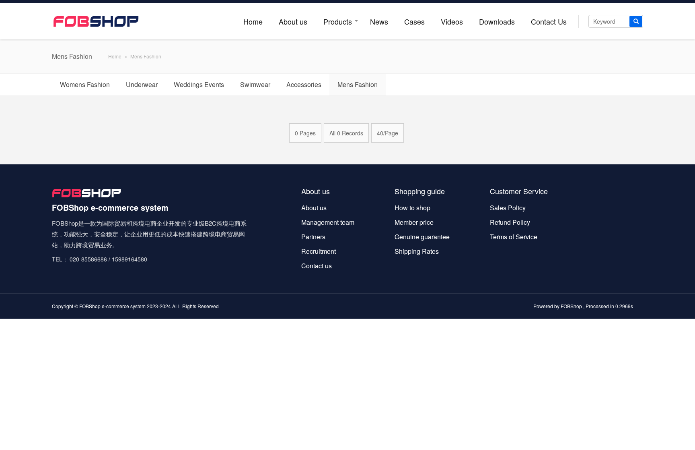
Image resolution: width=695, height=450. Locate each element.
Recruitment (318, 251)
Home (253, 21)
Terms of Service (513, 236)
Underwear (142, 84)
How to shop (412, 207)
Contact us (316, 265)
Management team (327, 222)
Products (337, 21)
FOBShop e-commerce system (112, 306)
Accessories (303, 84)
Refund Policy (510, 222)
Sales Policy (508, 207)
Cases (414, 21)
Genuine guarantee (422, 236)
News (379, 21)
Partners (313, 236)
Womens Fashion (85, 84)
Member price (414, 222)
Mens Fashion (145, 56)
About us (293, 21)
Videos (452, 21)
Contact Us (549, 21)
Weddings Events (199, 84)
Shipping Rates (417, 251)
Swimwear (255, 84)
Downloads (497, 21)
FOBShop (571, 306)
